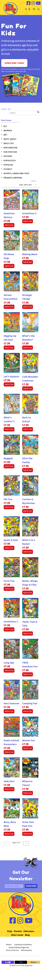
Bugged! (8, 458)
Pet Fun (8, 499)
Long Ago (9, 662)
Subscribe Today (14, 62)
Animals (7, 130)
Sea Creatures (11, 703)
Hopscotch (9, 160)
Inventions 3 (29, 213)
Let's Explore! (11, 376)
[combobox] (24, 113)
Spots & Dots (11, 540)
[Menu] (38, 9)
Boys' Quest (9, 139)
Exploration (10, 147)
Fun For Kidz (10, 152)
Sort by (33, 181)
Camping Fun (29, 703)
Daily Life (8, 143)
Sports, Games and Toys (16, 173)
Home (3, 109)
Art (5, 134)
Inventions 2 (11, 621)
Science (7, 169)
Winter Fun (28, 740)
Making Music (30, 254)
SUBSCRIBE (31, 886)
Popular (8, 164)
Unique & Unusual (12, 177)
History (7, 156)
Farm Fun (9, 580)
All (9, 109)
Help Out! (9, 781)
